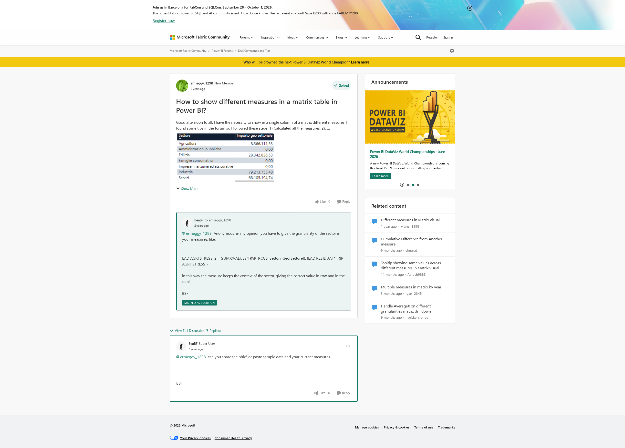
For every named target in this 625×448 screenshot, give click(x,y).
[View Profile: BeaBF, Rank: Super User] (181, 346)
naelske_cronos (417, 317)
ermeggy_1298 (202, 83)
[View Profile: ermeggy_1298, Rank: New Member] (182, 86)
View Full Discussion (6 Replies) (198, 330)
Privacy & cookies (396, 427)
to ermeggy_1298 (218, 220)
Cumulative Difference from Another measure (411, 241)
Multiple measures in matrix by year (411, 287)
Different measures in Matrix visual (410, 219)
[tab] (408, 184)
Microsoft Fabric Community (188, 50)
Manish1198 (409, 226)
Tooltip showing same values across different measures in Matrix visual (411, 265)
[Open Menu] (451, 50)
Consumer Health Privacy (233, 438)
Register (432, 37)
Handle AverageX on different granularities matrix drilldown (406, 309)
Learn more (360, 62)
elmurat (411, 250)
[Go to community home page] (200, 37)
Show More (189, 188)
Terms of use (423, 427)
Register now (164, 20)
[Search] (418, 37)
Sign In (448, 37)
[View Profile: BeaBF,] (187, 222)
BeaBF (198, 220)
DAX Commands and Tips (254, 50)
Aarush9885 (416, 274)
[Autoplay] (402, 184)
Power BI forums (222, 50)
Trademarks (446, 427)
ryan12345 (414, 293)
